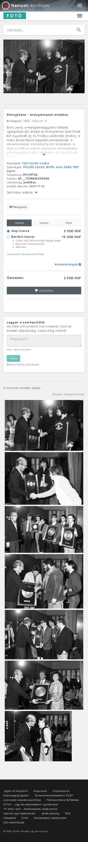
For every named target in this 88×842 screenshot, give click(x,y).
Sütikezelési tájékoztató (50, 818)
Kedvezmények (67, 264)
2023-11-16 (36, 186)
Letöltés (19, 222)
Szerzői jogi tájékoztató (19, 813)
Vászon (44, 222)
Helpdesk (9, 818)
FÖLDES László (34, 167)
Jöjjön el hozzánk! (15, 791)
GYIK (25, 818)
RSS (68, 813)
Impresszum (61, 791)
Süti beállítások (14, 822)
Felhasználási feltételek (63, 800)
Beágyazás (20, 207)
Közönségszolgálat (16, 795)
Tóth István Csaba (35, 163)
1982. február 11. (35, 121)
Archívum (30, 5)
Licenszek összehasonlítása (25, 254)
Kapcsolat (40, 791)
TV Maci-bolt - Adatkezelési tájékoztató (30, 809)
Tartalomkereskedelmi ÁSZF (54, 795)
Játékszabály (50, 813)
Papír (69, 222)
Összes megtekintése (68, 394)
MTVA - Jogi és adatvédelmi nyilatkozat (30, 804)
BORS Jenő (54, 167)
